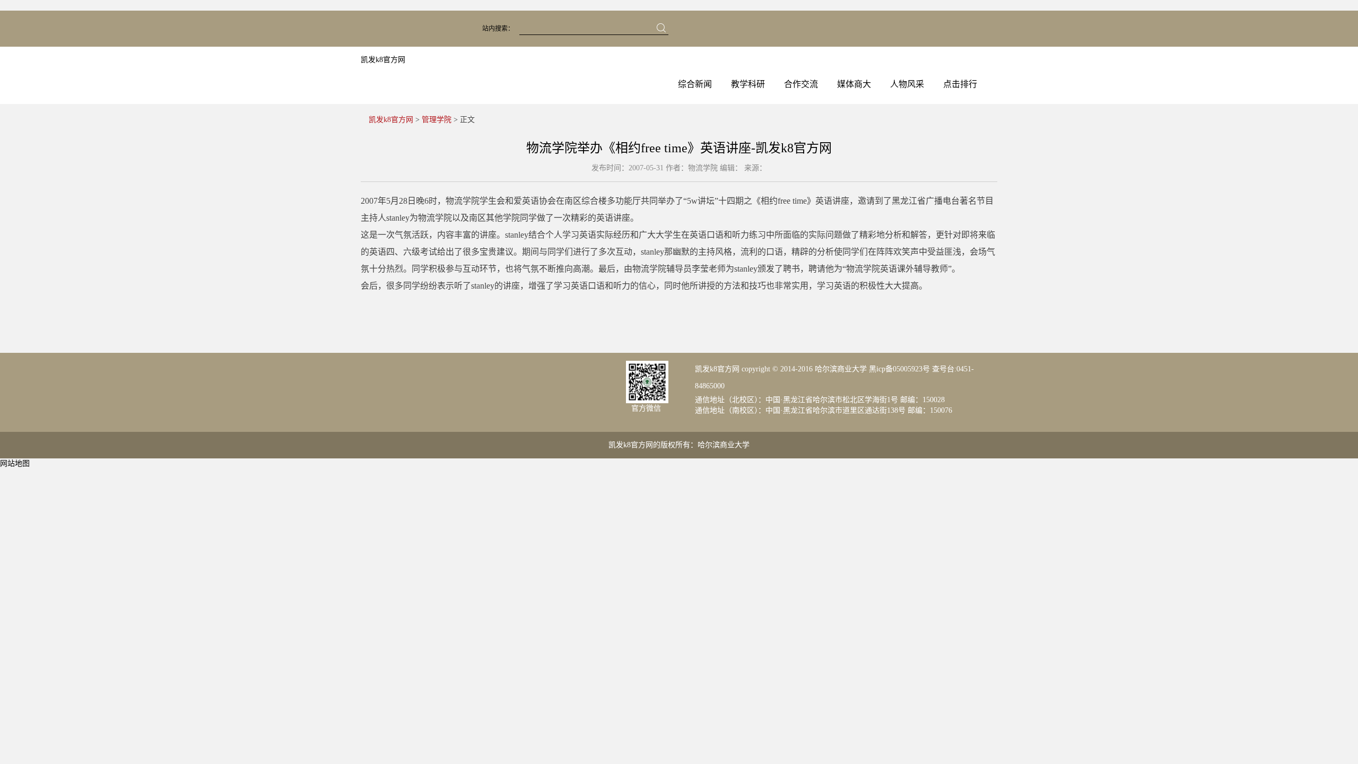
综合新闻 (695, 84)
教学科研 (748, 84)
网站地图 (15, 463)
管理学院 (436, 120)
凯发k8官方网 (383, 60)
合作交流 (801, 84)
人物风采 (907, 84)
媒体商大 (854, 84)
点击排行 (960, 84)
